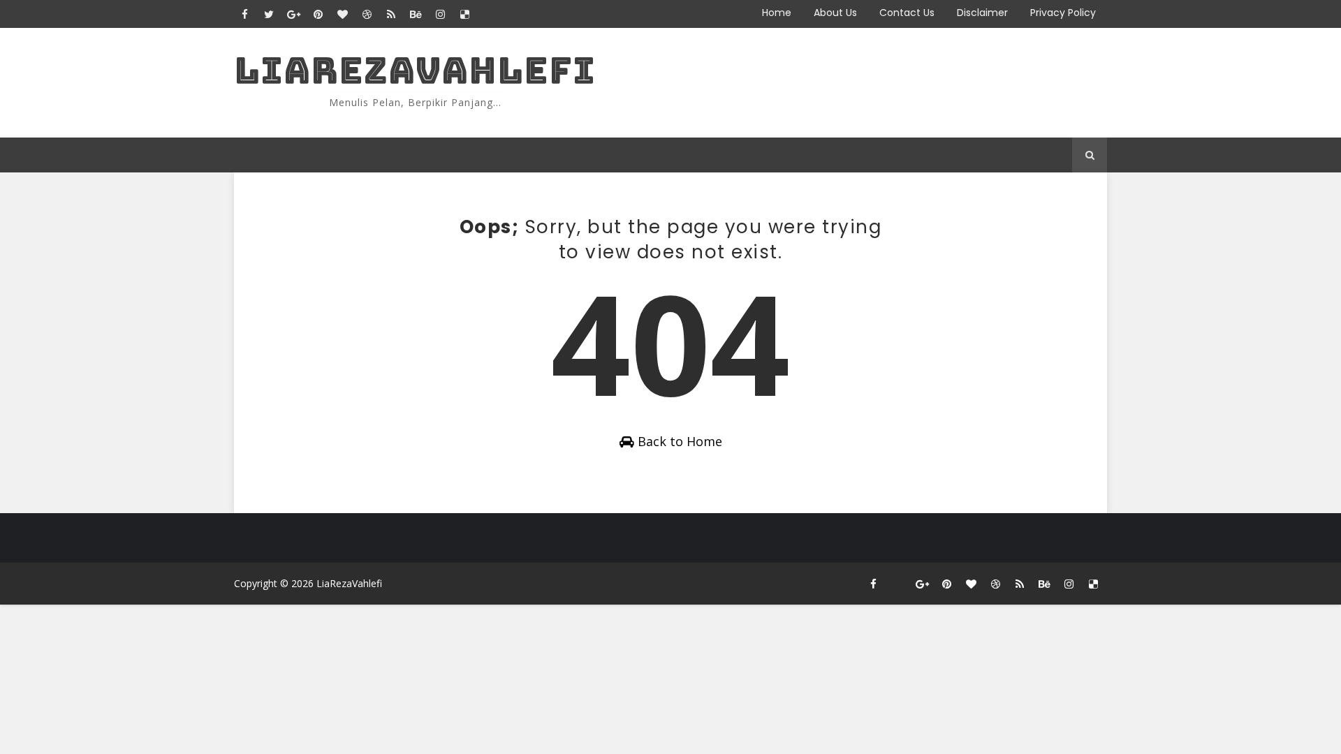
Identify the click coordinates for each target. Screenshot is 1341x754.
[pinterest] (317, 13)
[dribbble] (366, 13)
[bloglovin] (342, 13)
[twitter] (268, 13)
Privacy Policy (1063, 13)
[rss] (391, 13)
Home (776, 13)
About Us (835, 13)
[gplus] (293, 13)
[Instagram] (897, 583)
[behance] (415, 13)
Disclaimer (982, 13)
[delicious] (464, 13)
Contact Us (907, 13)
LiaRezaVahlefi (415, 70)
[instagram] (440, 13)
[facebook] (244, 13)
